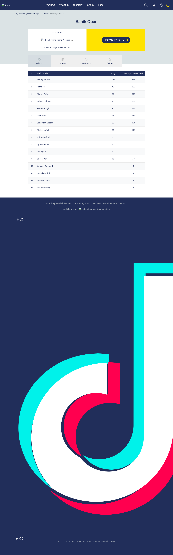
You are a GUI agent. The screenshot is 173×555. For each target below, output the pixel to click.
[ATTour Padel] (18, 538)
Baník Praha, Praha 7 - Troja (57, 40)
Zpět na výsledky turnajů (29, 14)
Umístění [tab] (39, 63)
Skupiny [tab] (63, 63)
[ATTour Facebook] (18, 219)
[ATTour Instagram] (21, 219)
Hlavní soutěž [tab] (86, 63)
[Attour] (6, 5)
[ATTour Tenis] (21, 538)
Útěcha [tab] (110, 63)
